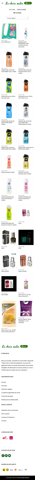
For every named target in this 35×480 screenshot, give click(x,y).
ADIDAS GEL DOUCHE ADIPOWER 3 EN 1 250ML (8, 70)
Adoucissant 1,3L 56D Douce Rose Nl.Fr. (24, 295)
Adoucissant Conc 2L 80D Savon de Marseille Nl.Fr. (8, 330)
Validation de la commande (9, 410)
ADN (19, 223)
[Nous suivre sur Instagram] (6, 455)
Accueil (12, 9)
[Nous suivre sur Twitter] (9, 455)
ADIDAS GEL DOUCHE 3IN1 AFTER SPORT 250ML (7, 122)
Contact (3, 420)
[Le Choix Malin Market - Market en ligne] (18, 3)
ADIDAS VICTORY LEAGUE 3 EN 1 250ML (24, 173)
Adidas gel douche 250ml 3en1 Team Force (25, 97)
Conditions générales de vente (10, 392)
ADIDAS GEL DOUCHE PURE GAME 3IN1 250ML (8, 148)
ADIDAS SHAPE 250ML (8, 172)
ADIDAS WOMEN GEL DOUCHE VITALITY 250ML (9, 224)
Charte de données (7, 396)
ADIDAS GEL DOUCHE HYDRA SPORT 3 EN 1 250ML (24, 71)
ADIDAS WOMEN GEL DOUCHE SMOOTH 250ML (24, 198)
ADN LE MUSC (22, 271)
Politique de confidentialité (9, 399)
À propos (4, 385)
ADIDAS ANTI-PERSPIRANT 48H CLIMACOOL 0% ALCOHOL (23, 44)
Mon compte (5, 413)
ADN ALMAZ (5, 271)
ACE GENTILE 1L (6, 42)
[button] (2, 3)
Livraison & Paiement (7, 417)
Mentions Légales (6, 389)
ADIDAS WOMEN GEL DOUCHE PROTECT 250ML (7, 198)
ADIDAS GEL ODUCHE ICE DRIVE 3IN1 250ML (26, 148)
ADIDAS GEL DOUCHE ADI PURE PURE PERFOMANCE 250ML (24, 122)
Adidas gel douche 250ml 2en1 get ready (8, 97)
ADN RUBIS (4, 294)
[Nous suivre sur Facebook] (3, 455)
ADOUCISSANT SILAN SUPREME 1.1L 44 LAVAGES (24, 321)
